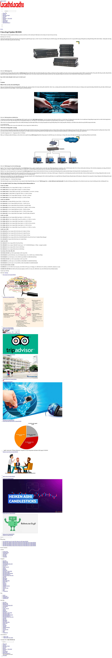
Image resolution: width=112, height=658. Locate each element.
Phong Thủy (5, 21)
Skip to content (3, 0)
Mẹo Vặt (4, 577)
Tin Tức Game (5, 588)
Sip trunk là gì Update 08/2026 (8, 420)
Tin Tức (4, 14)
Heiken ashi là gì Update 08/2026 (9, 513)
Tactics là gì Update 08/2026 (8, 327)
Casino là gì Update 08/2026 (8, 478)
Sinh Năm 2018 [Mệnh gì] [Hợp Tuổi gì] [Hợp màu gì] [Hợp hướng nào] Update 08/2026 (19, 543)
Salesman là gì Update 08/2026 (8, 297)
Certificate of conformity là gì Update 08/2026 (11, 333)
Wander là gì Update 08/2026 (8, 328)
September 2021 (6, 552)
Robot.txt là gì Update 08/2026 (8, 534)
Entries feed (5, 596)
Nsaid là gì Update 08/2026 (8, 535)
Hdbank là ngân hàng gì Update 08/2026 (10, 451)
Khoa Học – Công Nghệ (7, 18)
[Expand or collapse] (0, 80)
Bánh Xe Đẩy (5, 561)
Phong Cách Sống (6, 580)
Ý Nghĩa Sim (5, 591)
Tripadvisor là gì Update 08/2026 (9, 354)
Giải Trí (4, 19)
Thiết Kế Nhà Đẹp (6, 585)
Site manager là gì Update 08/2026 (9, 274)
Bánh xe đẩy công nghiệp (8, 637)
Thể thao (4, 584)
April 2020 (5, 556)
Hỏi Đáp (6, 272)
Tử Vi (4, 589)
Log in (4, 595)
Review (4, 17)
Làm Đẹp (4, 576)
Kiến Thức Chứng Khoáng (8, 573)
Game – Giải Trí (6, 567)
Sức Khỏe (5, 583)
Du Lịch (4, 566)
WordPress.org (5, 598)
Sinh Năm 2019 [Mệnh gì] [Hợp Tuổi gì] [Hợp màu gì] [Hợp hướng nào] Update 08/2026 (19, 544)
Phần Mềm (5, 579)
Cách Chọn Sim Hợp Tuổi (7, 563)
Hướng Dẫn (5, 570)
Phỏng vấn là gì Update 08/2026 (9, 476)
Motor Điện (5, 578)
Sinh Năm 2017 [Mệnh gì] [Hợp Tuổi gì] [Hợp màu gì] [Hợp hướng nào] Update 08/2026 (19, 542)
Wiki (4, 590)
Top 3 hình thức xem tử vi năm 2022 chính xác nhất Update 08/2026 (15, 541)
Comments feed (6, 597)
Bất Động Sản (5, 562)
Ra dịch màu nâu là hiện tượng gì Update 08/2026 (12, 421)
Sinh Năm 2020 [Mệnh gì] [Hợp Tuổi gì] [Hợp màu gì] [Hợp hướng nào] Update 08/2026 (19, 545)
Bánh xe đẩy (6, 636)
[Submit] (5, 12)
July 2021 (4, 554)
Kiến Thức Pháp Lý (6, 22)
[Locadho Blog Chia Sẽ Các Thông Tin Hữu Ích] (12, 7)
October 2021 (5, 551)
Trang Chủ (5, 13)
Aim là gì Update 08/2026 (7, 381)
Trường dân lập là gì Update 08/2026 (9, 379)
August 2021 (5, 553)
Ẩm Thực (4, 16)
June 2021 (5, 555)
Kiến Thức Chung (6, 15)
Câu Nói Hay (5, 20)
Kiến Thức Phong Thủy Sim (8, 575)
